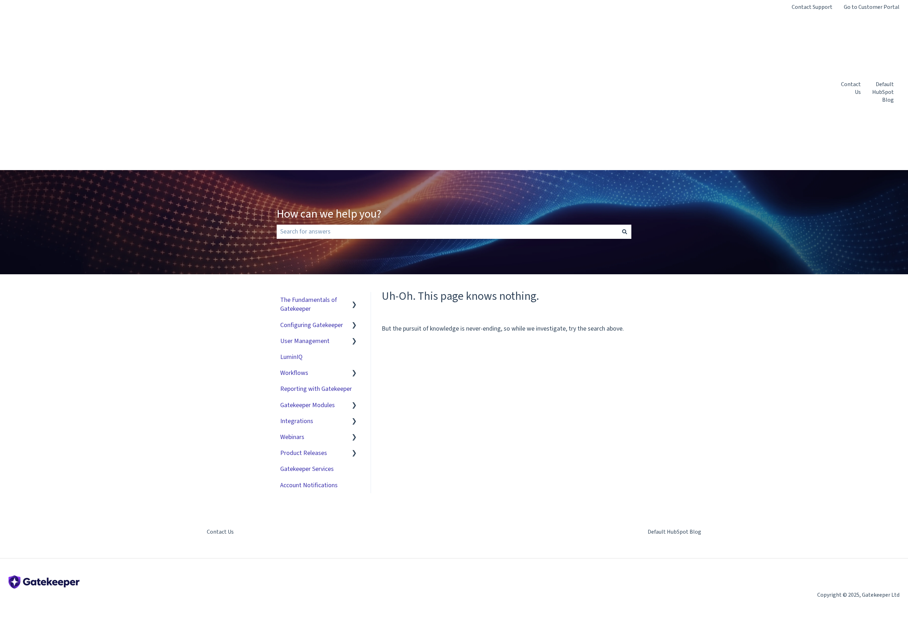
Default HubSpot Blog (883, 92)
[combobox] (447, 232)
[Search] (624, 232)
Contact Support (812, 7)
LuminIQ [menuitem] (291, 357)
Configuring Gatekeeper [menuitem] (311, 325)
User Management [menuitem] (305, 341)
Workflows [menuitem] (294, 373)
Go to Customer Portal (871, 7)
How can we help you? (329, 214)
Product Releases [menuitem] (303, 453)
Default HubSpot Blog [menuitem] (674, 532)
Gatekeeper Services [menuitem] (307, 469)
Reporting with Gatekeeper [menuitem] (316, 388)
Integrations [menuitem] (296, 421)
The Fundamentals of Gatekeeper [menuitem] (308, 304)
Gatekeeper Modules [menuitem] (307, 405)
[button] (354, 300)
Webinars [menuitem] (292, 437)
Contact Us (851, 88)
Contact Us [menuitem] (220, 532)
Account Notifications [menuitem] (309, 485)
